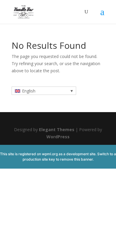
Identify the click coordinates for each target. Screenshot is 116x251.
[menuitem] (44, 91)
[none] (44, 91)
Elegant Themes (56, 129)
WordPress (58, 136)
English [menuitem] (28, 91)
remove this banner (76, 159)
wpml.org (50, 154)
